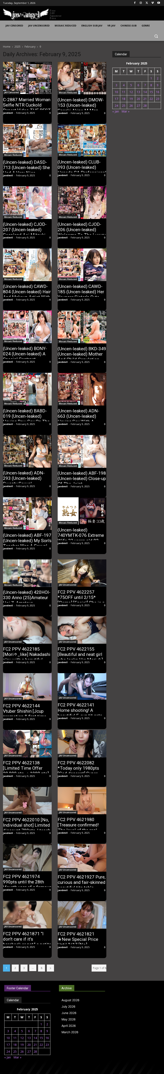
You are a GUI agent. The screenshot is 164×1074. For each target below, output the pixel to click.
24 (116, 106)
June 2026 (69, 1013)
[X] (146, 3)
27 (138, 106)
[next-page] (50, 968)
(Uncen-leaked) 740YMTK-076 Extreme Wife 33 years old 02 (81, 535)
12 (131, 92)
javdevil (8, 112)
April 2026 (69, 1025)
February (30, 46)
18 (123, 99)
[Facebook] (134, 3)
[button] (156, 36)
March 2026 (70, 1032)
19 (131, 99)
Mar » (125, 111)
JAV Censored (11, 92)
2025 (17, 46)
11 (123, 92)
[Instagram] (140, 3)
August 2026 (70, 1000)
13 (138, 92)
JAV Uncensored (67, 584)
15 (151, 92)
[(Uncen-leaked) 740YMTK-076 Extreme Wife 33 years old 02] (82, 511)
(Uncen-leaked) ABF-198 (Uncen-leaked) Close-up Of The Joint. (82, 478)
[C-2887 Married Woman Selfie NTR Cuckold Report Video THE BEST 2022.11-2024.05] (27, 78)
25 (123, 106)
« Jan (115, 111)
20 (138, 99)
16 (157, 92)
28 (145, 106)
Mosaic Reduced (68, 92)
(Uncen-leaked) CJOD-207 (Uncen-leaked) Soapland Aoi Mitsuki (25, 230)
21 (145, 99)
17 (116, 99)
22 (151, 99)
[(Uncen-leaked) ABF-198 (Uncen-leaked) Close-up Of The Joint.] (82, 451)
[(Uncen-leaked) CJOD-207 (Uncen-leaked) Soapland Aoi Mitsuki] (27, 202)
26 (131, 106)
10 (116, 92)
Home (6, 46)
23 (157, 99)
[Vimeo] (152, 3)
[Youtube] (158, 3)
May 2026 (69, 1019)
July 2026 (68, 1006)
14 (145, 92)
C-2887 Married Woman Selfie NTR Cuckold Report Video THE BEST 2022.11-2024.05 (27, 107)
